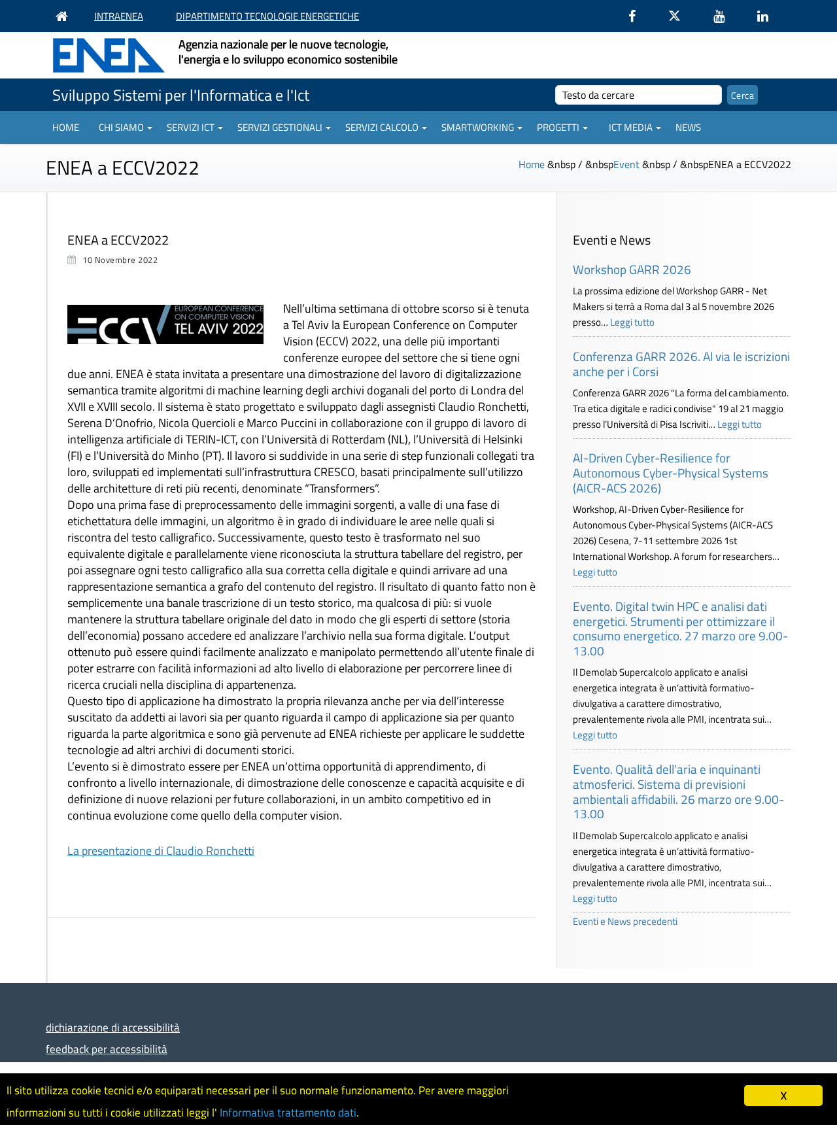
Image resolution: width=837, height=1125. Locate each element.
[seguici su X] (681, 16)
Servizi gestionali (279, 127)
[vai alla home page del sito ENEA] (65, 16)
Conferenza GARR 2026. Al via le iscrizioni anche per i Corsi (681, 364)
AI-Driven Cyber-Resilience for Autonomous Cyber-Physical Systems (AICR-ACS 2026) (670, 472)
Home (65, 127)
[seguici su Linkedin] (769, 16)
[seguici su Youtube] (725, 16)
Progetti (558, 127)
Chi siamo (121, 127)
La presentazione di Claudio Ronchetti (160, 850)
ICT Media (631, 127)
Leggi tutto (632, 322)
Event (626, 164)
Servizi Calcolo (381, 127)
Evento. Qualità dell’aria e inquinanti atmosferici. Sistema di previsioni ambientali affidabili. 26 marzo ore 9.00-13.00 (678, 791)
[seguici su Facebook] (638, 16)
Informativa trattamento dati (288, 1112)
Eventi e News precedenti (625, 921)
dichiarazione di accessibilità (113, 1027)
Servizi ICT (190, 127)
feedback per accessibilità (106, 1049)
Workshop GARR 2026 (632, 269)
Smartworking (477, 127)
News (688, 127)
